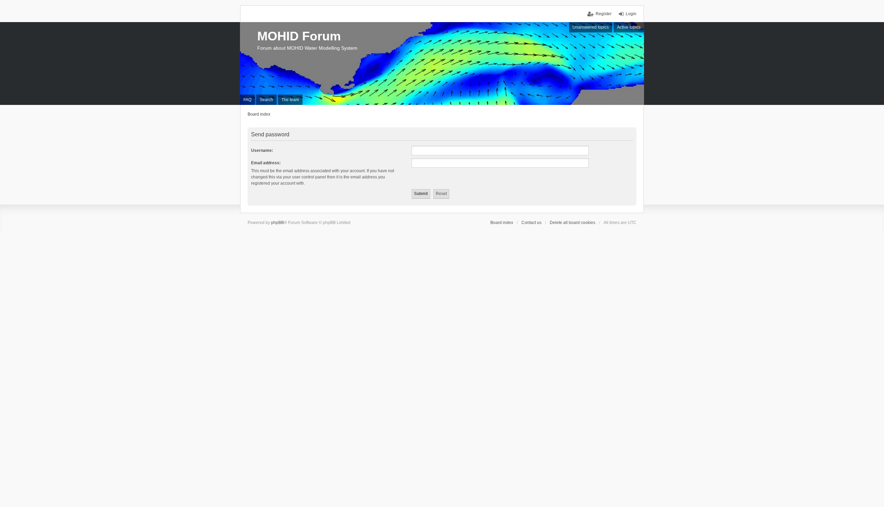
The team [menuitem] (290, 99)
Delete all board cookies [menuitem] (572, 222)
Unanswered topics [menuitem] (591, 27)
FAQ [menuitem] (247, 99)
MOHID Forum (299, 36)
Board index (501, 222)
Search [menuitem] (266, 99)
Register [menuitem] (604, 13)
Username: (262, 150)
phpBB (277, 222)
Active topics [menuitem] (629, 27)
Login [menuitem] (631, 13)
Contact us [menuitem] (531, 222)
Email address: (266, 162)
